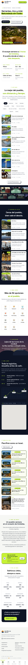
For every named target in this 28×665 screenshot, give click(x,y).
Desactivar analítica (19, 649)
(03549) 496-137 (20, 596)
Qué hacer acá (6, 21)
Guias (3, 648)
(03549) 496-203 (20, 588)
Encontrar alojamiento (16, 21)
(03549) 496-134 (20, 605)
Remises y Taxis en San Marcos (20, 643)
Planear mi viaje (22, 2)
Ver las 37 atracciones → (14, 182)
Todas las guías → (7, 447)
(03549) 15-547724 (8, 596)
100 (20, 585)
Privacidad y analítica (19, 647)
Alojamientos (4, 642)
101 (8, 585)
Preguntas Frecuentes (6, 650)
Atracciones (4, 644)
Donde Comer (5, 646)
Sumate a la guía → (10, 618)
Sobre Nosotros (18, 646)
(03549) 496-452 (8, 605)
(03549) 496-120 (8, 588)
